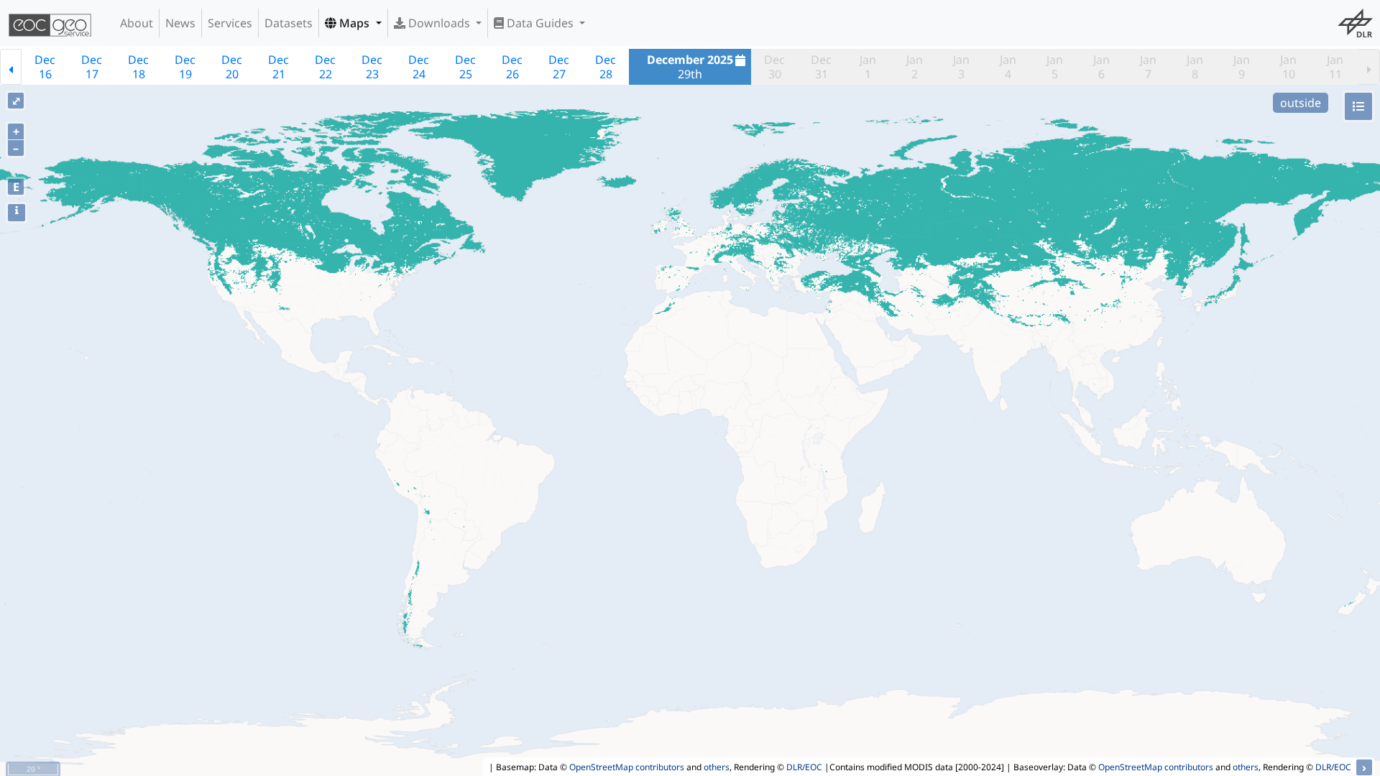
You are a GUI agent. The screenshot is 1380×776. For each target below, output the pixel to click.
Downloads (439, 23)
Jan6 (1101, 67)
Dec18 (138, 67)
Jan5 (1054, 67)
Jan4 (1008, 67)
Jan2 (914, 67)
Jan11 (1335, 67)
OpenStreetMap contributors (626, 767)
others (717, 767)
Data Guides (540, 23)
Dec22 (325, 67)
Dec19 (185, 67)
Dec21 (278, 67)
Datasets (288, 23)
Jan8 (1195, 67)
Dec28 (605, 67)
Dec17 (91, 67)
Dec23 (372, 67)
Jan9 (1241, 67)
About (136, 23)
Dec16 (44, 67)
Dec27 (558, 67)
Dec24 (418, 67)
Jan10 (1288, 67)
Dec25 (465, 67)
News (180, 23)
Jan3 (961, 67)
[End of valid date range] (1369, 67)
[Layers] (1358, 106)
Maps (354, 23)
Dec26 (512, 67)
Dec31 (821, 67)
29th (690, 67)
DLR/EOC (804, 767)
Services (230, 23)
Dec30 (774, 67)
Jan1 (868, 67)
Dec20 (231, 67)
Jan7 (1148, 67)
